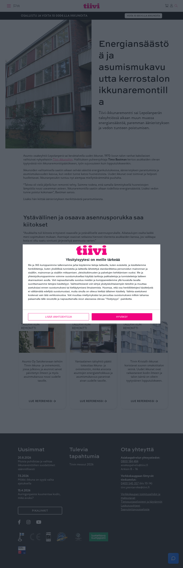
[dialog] (91, 284)
